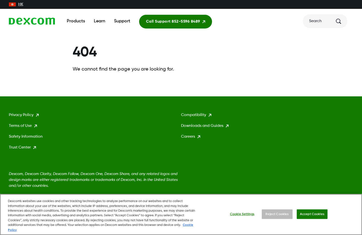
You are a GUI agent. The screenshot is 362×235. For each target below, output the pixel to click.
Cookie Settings (242, 214)
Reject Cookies (277, 214)
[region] (181, 214)
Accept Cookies (312, 214)
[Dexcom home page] (32, 21)
